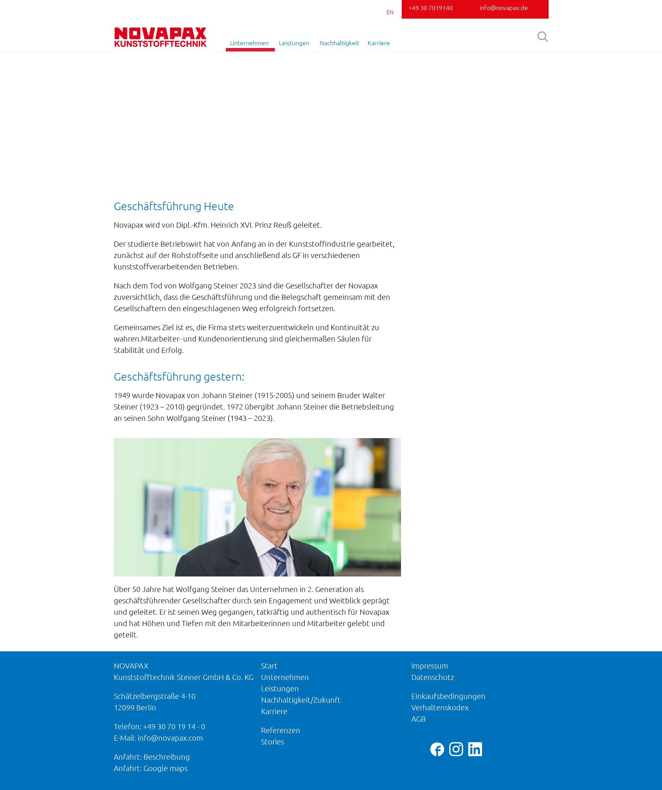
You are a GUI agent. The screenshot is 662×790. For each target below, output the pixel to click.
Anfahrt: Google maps (151, 768)
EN (390, 12)
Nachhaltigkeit (339, 42)
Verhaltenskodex (440, 707)
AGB (418, 718)
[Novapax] (160, 37)
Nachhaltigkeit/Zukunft (301, 699)
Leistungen (294, 42)
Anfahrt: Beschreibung (152, 756)
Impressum (429, 665)
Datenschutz (432, 677)
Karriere (379, 42)
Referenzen (280, 730)
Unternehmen (249, 42)
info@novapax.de (504, 7)
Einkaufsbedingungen (448, 696)
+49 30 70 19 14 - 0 (174, 726)
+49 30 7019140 (431, 7)
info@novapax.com (170, 737)
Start (269, 665)
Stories (272, 741)
